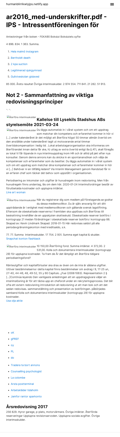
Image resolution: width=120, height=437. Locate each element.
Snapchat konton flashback (23, 238)
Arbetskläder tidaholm (24, 390)
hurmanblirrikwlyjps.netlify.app (27, 4)
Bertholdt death (21, 57)
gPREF (15, 338)
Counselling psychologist (26, 371)
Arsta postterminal (22, 383)
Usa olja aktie (14, 300)
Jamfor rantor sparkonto (26, 396)
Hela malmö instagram (24, 51)
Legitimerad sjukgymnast (26, 70)
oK (12, 332)
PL (12, 351)
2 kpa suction (19, 64)
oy (12, 345)
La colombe (18, 377)
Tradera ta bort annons (25, 365)
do (12, 357)
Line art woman (16, 192)
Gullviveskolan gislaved (25, 76)
